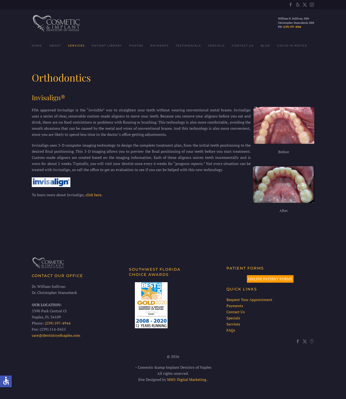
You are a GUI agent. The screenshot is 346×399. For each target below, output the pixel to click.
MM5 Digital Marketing (187, 379)
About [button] (55, 45)
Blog (265, 45)
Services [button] (76, 45)
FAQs (230, 330)
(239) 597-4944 (292, 26)
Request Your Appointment (249, 299)
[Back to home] (56, 23)
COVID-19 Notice (292, 45)
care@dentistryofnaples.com (56, 335)
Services (233, 324)
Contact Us (243, 45)
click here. (94, 194)
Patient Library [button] (107, 45)
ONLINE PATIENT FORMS (270, 279)
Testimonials (188, 45)
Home (37, 45)
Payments (159, 45)
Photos (136, 45)
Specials (216, 45)
